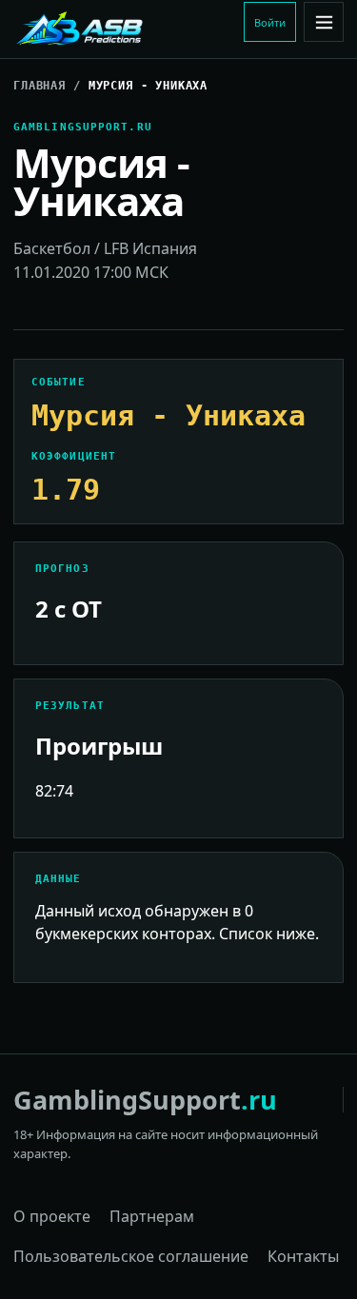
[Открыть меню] (324, 22)
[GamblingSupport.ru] (124, 29)
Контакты (303, 1256)
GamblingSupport (145, 1099)
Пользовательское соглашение (130, 1256)
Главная (39, 85)
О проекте (51, 1216)
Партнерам (151, 1216)
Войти (270, 22)
